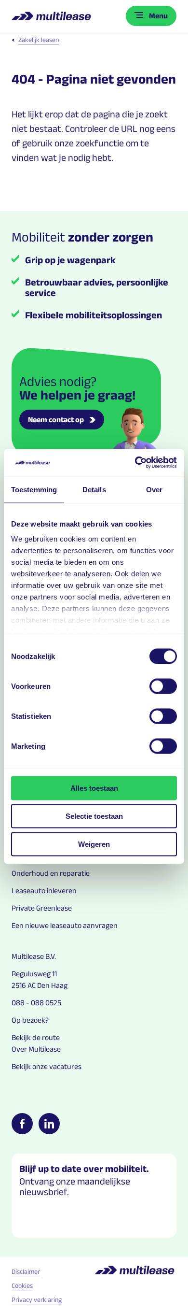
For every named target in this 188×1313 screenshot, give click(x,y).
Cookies (22, 1285)
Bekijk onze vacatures (46, 1066)
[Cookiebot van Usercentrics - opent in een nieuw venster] (135, 463)
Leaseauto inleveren (44, 890)
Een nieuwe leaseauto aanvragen (65, 925)
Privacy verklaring (37, 1299)
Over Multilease (36, 1049)
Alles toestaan (94, 788)
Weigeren (94, 844)
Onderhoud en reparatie (51, 873)
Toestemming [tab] (34, 489)
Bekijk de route (36, 1037)
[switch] (163, 686)
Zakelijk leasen (38, 39)
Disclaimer (26, 1271)
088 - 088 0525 (36, 1003)
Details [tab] (94, 489)
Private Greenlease (42, 908)
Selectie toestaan (94, 816)
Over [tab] (154, 489)
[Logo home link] (52, 16)
